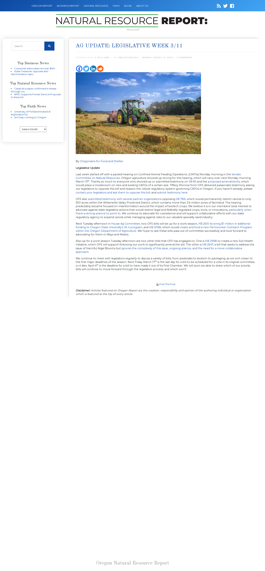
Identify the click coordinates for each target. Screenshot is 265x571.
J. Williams (102, 57)
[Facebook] (79, 69)
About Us (142, 5)
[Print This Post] (157, 284)
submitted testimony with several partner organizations (125, 199)
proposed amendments (224, 181)
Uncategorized (128, 57)
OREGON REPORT (42, 5)
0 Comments (184, 57)
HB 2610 (203, 223)
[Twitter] (86, 69)
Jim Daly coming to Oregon (30, 117)
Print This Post (167, 284)
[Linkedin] (93, 69)
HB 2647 (207, 244)
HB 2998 (211, 241)
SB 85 (192, 181)
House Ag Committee (125, 223)
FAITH (116, 5)
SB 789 (181, 199)
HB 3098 (155, 227)
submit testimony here (172, 192)
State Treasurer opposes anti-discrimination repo (30, 73)
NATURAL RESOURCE (96, 5)
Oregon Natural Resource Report (132, 563)
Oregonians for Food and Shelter (101, 161)
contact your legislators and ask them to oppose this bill (113, 192)
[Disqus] (165, 348)
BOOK (128, 5)
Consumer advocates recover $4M (34, 68)
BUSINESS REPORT (68, 5)
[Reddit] (100, 69)
